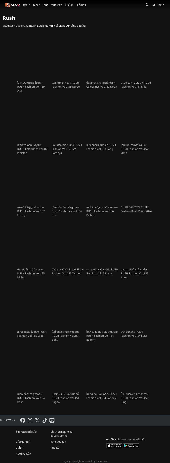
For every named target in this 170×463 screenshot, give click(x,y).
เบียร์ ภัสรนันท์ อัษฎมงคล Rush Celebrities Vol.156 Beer (67, 211)
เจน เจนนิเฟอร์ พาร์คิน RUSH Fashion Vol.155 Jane (102, 272)
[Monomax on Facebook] (22, 420)
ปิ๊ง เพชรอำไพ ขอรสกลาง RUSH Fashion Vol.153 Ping (134, 398)
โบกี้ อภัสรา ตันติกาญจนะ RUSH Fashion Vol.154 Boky (65, 336)
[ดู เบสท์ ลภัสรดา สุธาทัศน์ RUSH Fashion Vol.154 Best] (33, 368)
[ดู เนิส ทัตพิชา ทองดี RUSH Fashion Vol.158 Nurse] (68, 57)
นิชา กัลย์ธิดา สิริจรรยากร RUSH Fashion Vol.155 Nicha (31, 274)
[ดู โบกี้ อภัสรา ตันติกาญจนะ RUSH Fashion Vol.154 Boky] (68, 306)
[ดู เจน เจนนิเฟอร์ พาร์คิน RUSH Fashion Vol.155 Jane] (102, 244)
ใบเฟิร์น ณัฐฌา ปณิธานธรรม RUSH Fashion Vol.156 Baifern (102, 211)
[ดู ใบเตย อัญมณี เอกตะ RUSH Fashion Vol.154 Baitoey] (102, 368)
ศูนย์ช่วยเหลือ (23, 454)
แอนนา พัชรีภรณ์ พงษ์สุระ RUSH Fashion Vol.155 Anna (134, 274)
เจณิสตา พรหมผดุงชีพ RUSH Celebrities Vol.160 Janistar (32, 149)
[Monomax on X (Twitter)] (37, 420)
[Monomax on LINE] (51, 420)
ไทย (160, 5)
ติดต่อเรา (55, 448)
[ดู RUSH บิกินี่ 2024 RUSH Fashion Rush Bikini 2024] (137, 181)
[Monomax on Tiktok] (44, 420)
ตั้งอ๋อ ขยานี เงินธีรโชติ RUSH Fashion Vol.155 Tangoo (68, 272)
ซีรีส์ (25, 5)
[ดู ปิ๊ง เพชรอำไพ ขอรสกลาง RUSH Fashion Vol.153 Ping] (137, 368)
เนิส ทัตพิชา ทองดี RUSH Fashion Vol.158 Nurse (66, 85)
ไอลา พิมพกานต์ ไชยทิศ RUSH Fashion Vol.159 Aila (31, 87)
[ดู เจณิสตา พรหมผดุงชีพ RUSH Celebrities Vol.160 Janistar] (33, 119)
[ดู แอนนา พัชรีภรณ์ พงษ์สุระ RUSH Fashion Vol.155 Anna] (137, 244)
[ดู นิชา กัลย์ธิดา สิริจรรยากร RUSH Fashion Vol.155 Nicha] (33, 244)
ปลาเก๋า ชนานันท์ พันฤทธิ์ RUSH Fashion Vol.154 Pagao (65, 398)
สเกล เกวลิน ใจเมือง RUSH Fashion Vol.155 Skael (32, 334)
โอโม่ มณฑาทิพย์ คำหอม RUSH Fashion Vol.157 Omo (134, 149)
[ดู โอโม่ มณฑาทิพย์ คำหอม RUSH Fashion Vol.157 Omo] (137, 119)
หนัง (35, 5)
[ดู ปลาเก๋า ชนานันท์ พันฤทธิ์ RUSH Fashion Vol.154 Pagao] (68, 368)
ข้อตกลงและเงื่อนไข (26, 432)
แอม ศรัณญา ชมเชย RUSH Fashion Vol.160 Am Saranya (67, 149)
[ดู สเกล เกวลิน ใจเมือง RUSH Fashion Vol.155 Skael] (33, 306)
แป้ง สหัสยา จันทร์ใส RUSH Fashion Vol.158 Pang (101, 147)
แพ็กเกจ (81, 5)
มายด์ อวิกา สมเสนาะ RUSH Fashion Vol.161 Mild (136, 85)
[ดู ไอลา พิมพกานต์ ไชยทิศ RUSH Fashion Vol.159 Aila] (33, 57)
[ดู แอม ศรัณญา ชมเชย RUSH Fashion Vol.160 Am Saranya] (68, 119)
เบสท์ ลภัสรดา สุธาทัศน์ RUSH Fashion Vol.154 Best (31, 398)
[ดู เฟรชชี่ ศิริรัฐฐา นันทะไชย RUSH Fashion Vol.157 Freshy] (33, 181)
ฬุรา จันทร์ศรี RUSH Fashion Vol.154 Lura (134, 334)
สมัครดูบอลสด (58, 442)
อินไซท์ (19, 448)
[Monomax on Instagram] (30, 420)
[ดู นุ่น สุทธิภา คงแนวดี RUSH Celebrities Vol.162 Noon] (102, 57)
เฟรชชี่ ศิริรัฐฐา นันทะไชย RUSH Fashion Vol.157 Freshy (31, 211)
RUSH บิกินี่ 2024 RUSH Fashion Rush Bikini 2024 (136, 209)
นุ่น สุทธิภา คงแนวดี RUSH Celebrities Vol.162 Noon (101, 85)
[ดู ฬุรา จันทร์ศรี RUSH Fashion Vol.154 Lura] (137, 306)
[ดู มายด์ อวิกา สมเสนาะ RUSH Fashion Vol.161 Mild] (137, 57)
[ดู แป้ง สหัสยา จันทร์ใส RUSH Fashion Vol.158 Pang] (102, 119)
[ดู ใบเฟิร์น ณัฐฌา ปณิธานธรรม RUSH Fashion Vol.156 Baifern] (102, 181)
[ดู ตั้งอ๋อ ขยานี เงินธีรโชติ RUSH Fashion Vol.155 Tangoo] (68, 244)
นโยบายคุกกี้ (23, 442)
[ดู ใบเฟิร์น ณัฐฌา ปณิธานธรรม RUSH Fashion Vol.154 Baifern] (102, 306)
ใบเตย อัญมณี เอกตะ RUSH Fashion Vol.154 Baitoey (101, 396)
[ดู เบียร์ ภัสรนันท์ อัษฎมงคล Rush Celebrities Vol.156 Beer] (68, 181)
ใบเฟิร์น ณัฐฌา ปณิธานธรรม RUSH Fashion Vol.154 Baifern (102, 336)
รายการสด (56, 5)
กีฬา (45, 5)
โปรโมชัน (69, 5)
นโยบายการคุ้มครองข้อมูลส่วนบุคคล (61, 434)
